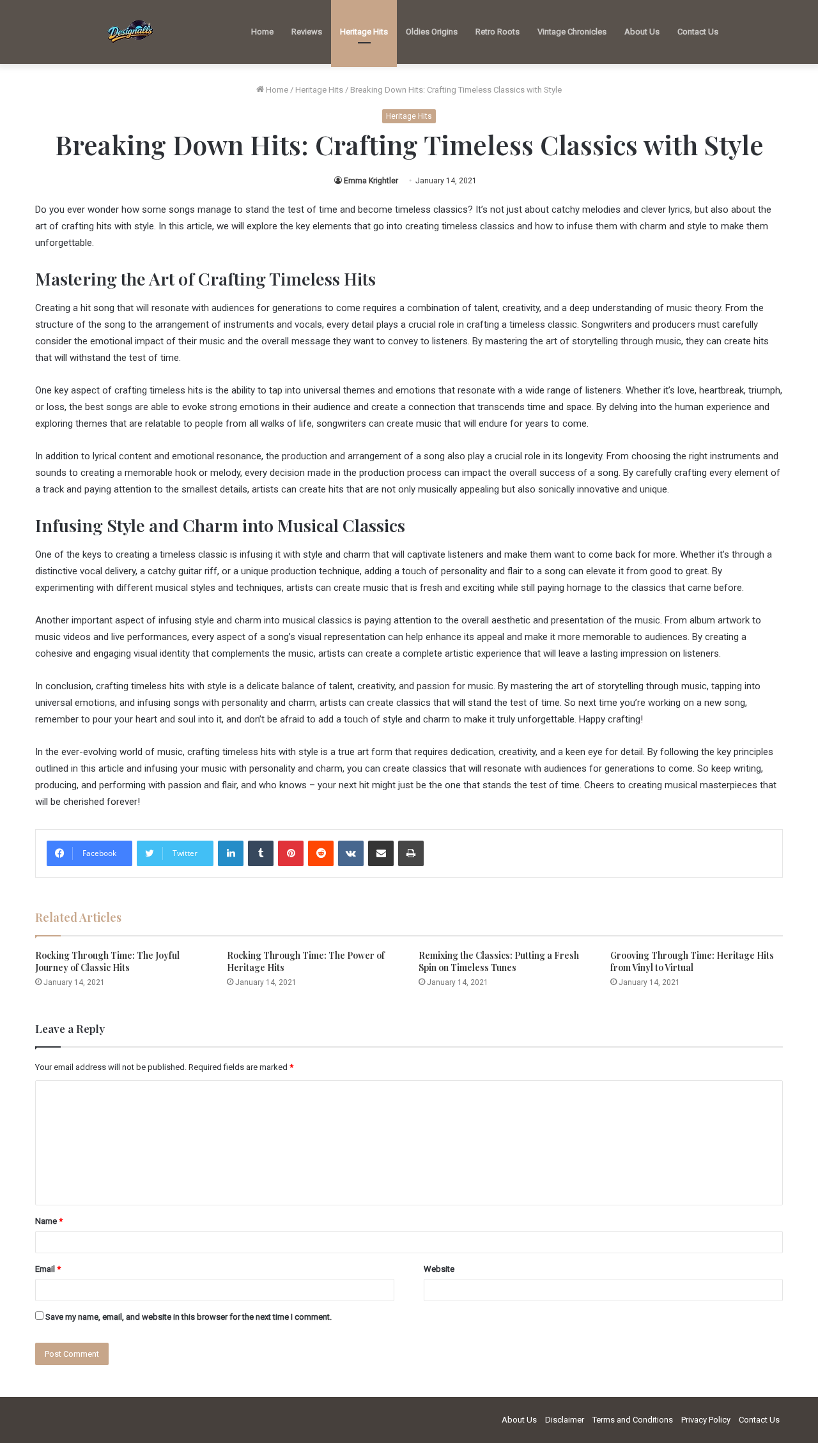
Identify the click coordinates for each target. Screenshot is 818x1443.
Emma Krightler (371, 180)
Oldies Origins (432, 31)
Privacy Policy (705, 1419)
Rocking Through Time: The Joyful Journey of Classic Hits (107, 961)
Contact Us (697, 31)
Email (48, 1269)
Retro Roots (497, 31)
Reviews (306, 31)
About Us (642, 31)
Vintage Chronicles (571, 31)
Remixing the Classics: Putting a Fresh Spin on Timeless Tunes (499, 961)
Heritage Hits (364, 31)
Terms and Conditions (632, 1419)
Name (49, 1221)
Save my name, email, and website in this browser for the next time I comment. (188, 1317)
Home (262, 31)
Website (439, 1269)
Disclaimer (564, 1419)
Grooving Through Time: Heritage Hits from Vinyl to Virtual (692, 961)
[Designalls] (130, 32)
